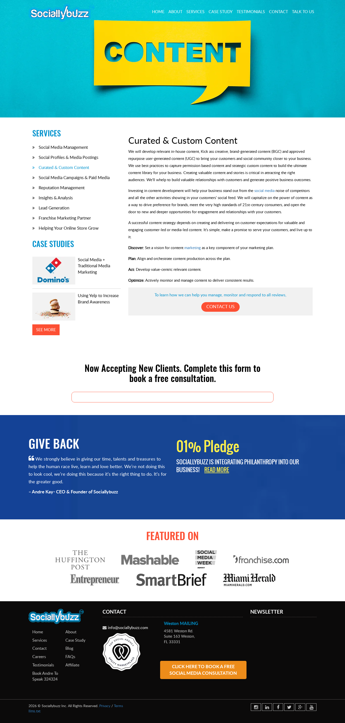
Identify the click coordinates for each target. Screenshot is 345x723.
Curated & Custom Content (64, 167)
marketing (192, 247)
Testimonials (251, 11)
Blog (69, 648)
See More (46, 329)
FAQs (70, 656)
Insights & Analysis (56, 198)
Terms (118, 705)
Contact (278, 11)
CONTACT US (220, 306)
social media (264, 190)
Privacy (104, 705)
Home (158, 11)
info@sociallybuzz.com (128, 627)
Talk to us (303, 11)
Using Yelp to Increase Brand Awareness (98, 298)
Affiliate (72, 665)
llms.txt (34, 710)
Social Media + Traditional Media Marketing (94, 266)
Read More (216, 470)
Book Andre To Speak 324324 (45, 676)
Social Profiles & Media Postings (68, 157)
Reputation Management (62, 187)
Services (195, 11)
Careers (39, 656)
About (175, 11)
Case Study (221, 11)
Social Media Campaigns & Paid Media (74, 177)
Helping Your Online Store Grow (68, 228)
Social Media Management (63, 147)
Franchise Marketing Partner (65, 218)
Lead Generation (54, 208)
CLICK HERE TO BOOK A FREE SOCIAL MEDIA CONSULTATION (203, 669)
